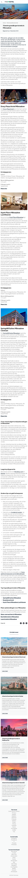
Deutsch (14, 817)
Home (4, 22)
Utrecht (14, 870)
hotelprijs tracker (16, 512)
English (14, 814)
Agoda (3, 473)
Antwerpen (14, 871)
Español (14, 816)
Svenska (14, 825)
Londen (14, 853)
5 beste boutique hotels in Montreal (13, 657)
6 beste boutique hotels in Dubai (12, 696)
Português (14, 828)
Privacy (14, 813)
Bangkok (14, 865)
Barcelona (14, 851)
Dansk (14, 827)
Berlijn (14, 868)
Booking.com (19, 471)
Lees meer (5, 671)
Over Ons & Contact (14, 811)
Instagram (14, 838)
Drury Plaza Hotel (8, 109)
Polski (14, 822)
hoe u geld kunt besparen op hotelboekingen (13, 573)
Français (14, 819)
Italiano (14, 820)
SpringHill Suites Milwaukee (11, 333)
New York (14, 854)
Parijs (14, 857)
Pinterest (14, 844)
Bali (14, 862)
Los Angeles (14, 867)
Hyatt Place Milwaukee (16, 217)
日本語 (14, 830)
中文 (14, 831)
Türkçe (14, 824)
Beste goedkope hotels (12, 22)
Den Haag (14, 863)
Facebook (14, 840)
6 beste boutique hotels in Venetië (13, 782)
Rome (14, 859)
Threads (14, 843)
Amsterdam (14, 856)
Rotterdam (14, 860)
